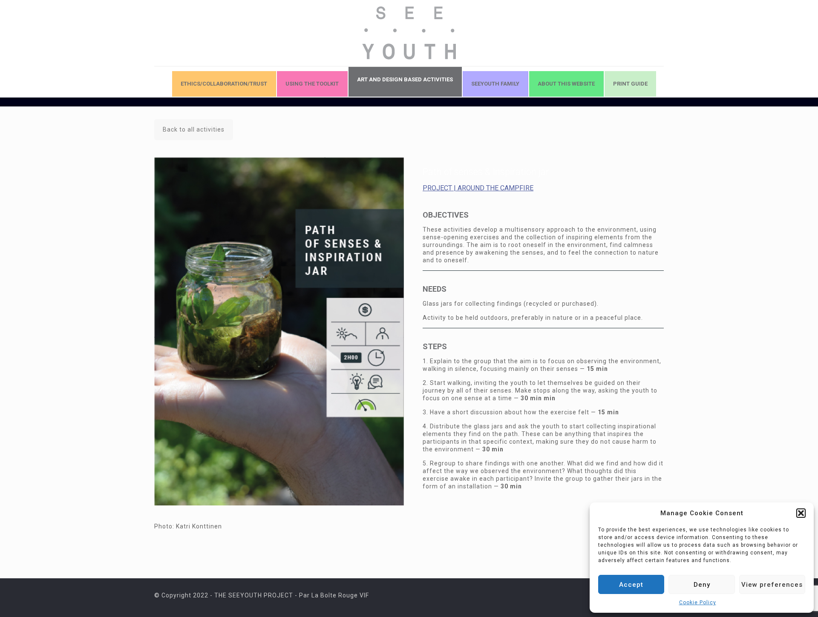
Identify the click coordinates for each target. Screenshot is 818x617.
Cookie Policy (697, 603)
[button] (801, 513)
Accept (631, 584)
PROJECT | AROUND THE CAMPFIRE (478, 188)
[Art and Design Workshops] (409, 33)
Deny (702, 584)
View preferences (772, 584)
